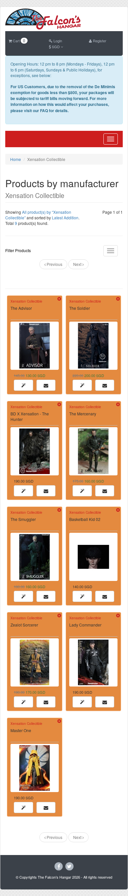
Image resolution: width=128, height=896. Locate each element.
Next (77, 264)
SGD (56, 46)
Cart (18, 40)
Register (99, 40)
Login (57, 40)
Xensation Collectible (26, 301)
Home (15, 159)
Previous (54, 264)
